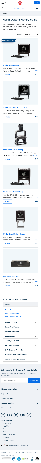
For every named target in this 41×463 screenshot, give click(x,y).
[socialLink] (3, 416)
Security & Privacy (12, 341)
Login (36, 3)
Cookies (5, 429)
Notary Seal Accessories (13, 316)
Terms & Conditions (9, 434)
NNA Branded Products (14, 350)
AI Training (6, 437)
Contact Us (6, 432)
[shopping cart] (33, 8)
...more (35, 71)
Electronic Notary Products (15, 359)
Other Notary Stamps (12, 313)
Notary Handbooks (12, 331)
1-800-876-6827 (20, 8)
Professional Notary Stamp (13, 150)
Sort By (19, 34)
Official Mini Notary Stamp (13, 192)
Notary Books (10, 336)
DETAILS (7, 75)
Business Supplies (12, 345)
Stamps (4, 13)
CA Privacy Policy (8, 440)
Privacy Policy (7, 423)
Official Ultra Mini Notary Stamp (15, 107)
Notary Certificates (12, 327)
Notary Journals (11, 322)
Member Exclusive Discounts (16, 354)
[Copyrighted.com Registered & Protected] (6, 457)
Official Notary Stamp (11, 65)
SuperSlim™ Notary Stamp (13, 276)
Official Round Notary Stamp (14, 234)
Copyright (6, 426)
